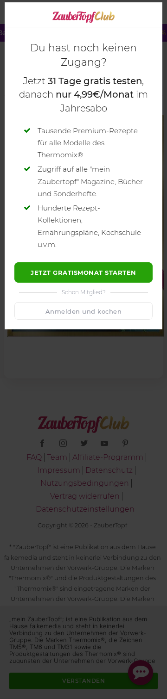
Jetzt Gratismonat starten (83, 272)
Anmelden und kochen (83, 311)
